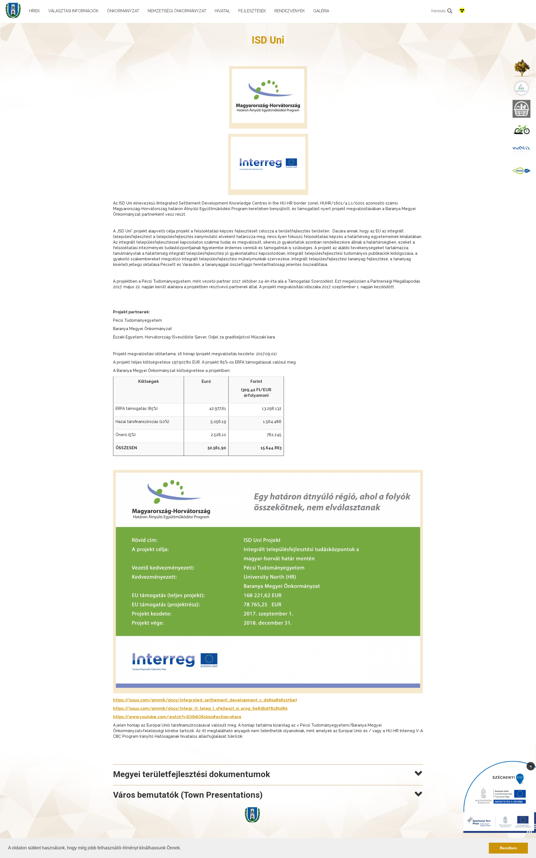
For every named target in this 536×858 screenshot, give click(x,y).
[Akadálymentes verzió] (462, 10)
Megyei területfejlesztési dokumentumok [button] (191, 774)
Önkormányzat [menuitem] (123, 11)
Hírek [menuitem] (34, 11)
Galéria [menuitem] (321, 11)
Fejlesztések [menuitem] (252, 11)
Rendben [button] (508, 848)
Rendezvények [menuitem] (289, 11)
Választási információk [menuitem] (73, 11)
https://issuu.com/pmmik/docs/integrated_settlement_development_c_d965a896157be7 (205, 700)
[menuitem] (521, 67)
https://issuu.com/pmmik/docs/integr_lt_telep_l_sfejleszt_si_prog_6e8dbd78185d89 (200, 708)
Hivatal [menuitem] (222, 11)
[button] (183, 848)
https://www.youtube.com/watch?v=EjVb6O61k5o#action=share (177, 717)
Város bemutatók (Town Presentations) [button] (188, 795)
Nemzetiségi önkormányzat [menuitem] (177, 11)
